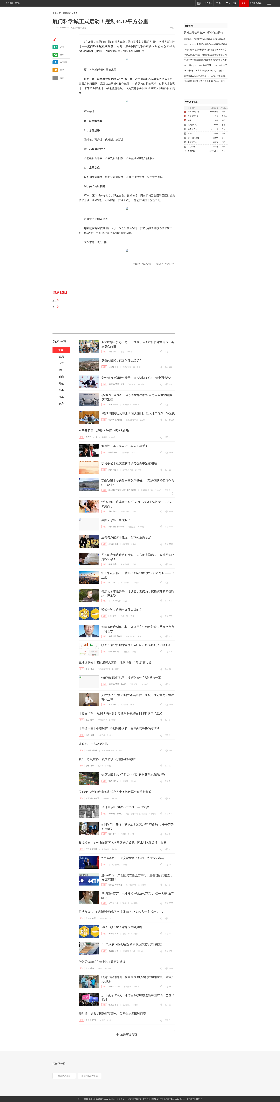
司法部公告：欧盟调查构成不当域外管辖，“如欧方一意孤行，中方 (122, 911)
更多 (62, 78)
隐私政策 (155, 1099)
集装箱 (111, 951)
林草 (92, 766)
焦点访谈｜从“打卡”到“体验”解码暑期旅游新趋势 (133, 774)
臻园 (189, 120)
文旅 (110, 470)
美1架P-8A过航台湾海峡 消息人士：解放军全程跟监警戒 (115, 791)
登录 (243, 3)
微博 (62, 70)
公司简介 (120, 1099)
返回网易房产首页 (90, 1076)
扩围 (94, 1020)
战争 (92, 968)
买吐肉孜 (112, 814)
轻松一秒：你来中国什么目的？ (121, 609)
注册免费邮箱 (255, 3)
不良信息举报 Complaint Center (172, 1099)
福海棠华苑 (192, 125)
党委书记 (118, 885)
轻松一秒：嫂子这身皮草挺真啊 (121, 927)
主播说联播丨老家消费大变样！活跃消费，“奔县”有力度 (115, 662)
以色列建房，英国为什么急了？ (121, 360)
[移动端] (199, 3)
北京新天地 (192, 142)
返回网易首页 (64, 1076)
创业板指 (116, 652)
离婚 (110, 511)
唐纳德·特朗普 (114, 384)
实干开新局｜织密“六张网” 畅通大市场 (104, 430)
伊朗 (87, 968)
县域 (87, 669)
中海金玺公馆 (193, 116)
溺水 (110, 834)
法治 (110, 704)
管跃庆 (111, 885)
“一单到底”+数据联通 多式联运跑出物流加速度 (131, 944)
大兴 (223, 129)
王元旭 (88, 849)
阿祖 (110, 616)
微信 (62, 54)
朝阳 (223, 120)
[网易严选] (219, 3)
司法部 (88, 918)
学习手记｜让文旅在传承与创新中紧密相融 (129, 463)
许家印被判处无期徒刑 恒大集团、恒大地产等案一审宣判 (138, 413)
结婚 (115, 511)
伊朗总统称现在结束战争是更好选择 (102, 961)
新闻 (104, 352)
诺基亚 (111, 1005)
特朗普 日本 (113, 452)
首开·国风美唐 (193, 138)
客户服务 (146, 1099)
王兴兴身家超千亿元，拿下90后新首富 (126, 537)
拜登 (122, 384)
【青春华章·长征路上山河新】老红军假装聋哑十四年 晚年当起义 (120, 713)
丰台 (223, 125)
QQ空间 (63, 62)
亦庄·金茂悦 (192, 129)
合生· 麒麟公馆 (193, 112)
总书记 (94, 750)
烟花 (115, 582)
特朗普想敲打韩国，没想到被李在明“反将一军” (131, 677)
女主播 (111, 903)
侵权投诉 (198, 1099)
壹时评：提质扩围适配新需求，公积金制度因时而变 (112, 1013)
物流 (116, 951)
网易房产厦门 (80, 28)
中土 (110, 582)
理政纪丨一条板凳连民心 (95, 743)
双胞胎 (111, 987)
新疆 (110, 352)
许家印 (111, 420)
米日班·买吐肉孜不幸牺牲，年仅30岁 (125, 807)
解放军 (96, 798)
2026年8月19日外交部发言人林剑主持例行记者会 (132, 858)
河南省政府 (117, 636)
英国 (116, 367)
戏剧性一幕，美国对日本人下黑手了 (124, 446)
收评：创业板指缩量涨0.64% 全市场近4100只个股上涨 (136, 645)
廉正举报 (190, 1099)
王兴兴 (111, 544)
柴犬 (115, 616)
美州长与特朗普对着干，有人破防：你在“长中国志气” (136, 377)
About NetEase (110, 1099)
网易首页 (9, 3)
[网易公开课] (208, 3)
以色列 (111, 367)
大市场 (94, 437)
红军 (92, 720)
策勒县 (119, 814)
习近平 (88, 437)
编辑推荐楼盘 (191, 102)
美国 (110, 527)
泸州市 (94, 849)
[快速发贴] (54, 39)
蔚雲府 (190, 134)
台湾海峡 (89, 798)
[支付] (227, 3)
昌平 (223, 134)
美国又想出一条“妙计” (115, 520)
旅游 (110, 781)
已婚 (116, 903)
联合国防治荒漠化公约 (117, 490)
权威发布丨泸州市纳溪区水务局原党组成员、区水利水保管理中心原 (122, 842)
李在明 (123, 684)
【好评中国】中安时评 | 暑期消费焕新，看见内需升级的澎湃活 (119, 728)
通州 (223, 112)
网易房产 (67, 13)
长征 (87, 720)
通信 (116, 1005)
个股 (110, 652)
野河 (115, 834)
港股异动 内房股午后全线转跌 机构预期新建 (204, 39)
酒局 (115, 704)
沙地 (87, 766)
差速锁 (115, 404)
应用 (17, 3)
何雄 (110, 636)
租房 (110, 564)
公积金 (88, 1020)
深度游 (115, 781)
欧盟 (94, 918)
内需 (87, 735)
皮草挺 (111, 934)
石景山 (224, 116)
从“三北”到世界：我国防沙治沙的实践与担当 (108, 759)
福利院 (117, 987)
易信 (62, 47)
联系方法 (129, 1099)
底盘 (110, 404)
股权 (116, 544)
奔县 (92, 669)
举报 (172, 28)
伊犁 (115, 352)
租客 (115, 564)
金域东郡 (191, 151)
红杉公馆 (191, 147)
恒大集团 (118, 420)
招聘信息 (137, 1099)
